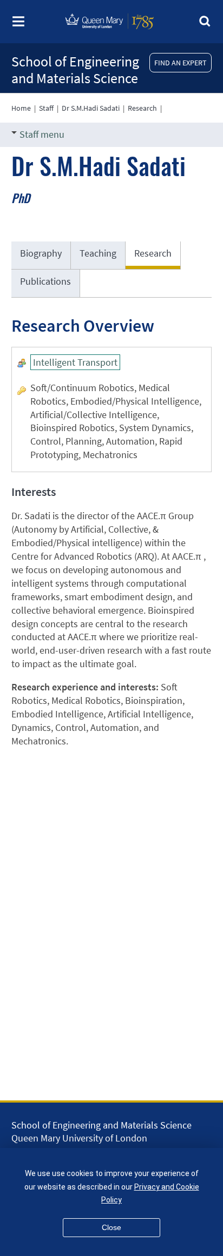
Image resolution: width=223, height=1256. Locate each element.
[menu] (18, 24)
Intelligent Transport (75, 362)
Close (111, 1227)
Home (21, 108)
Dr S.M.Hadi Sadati (91, 108)
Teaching (98, 253)
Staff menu (41, 134)
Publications (45, 281)
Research (142, 108)
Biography (41, 253)
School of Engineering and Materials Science (75, 69)
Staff (46, 108)
